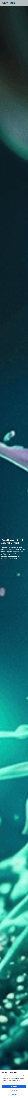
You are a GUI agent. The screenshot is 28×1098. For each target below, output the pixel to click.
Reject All (14, 1094)
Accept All (14, 1086)
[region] (14, 1084)
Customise (14, 1090)
